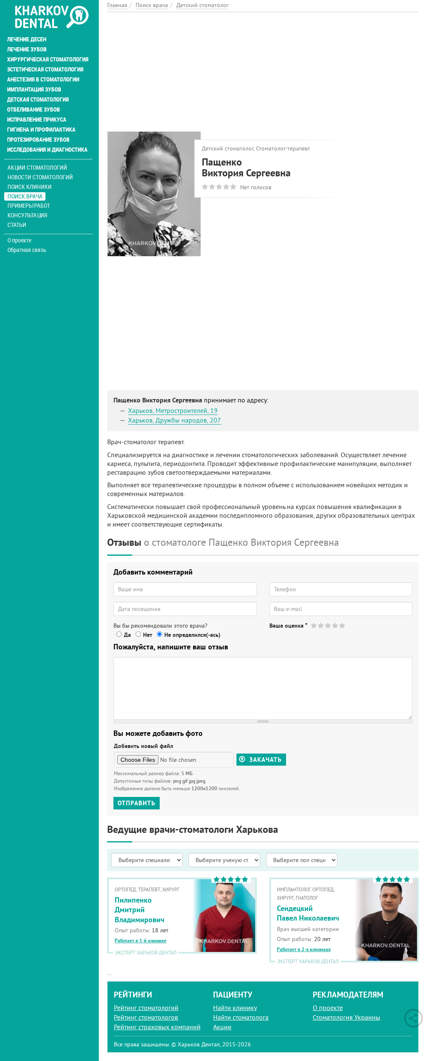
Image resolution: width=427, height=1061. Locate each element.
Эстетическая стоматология (45, 69)
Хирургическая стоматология (47, 59)
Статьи (17, 225)
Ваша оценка (288, 625)
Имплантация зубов (34, 89)
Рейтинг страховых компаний (157, 1027)
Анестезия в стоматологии (43, 79)
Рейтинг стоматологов (146, 1017)
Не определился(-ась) (192, 635)
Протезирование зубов (38, 139)
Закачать (264, 759)
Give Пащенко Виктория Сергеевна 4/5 (335, 625)
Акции (222, 1027)
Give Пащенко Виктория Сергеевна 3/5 (328, 625)
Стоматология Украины (346, 1017)
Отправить (137, 803)
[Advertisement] (263, 70)
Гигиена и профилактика (41, 129)
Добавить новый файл (143, 746)
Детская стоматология (38, 99)
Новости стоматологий (40, 177)
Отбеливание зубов (33, 109)
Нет (147, 635)
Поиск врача (25, 196)
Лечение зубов (27, 49)
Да (127, 635)
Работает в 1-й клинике (140, 940)
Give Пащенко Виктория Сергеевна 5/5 (342, 625)
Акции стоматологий (37, 167)
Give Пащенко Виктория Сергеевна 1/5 (314, 625)
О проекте (19, 240)
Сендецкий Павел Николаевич (308, 913)
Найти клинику (235, 1007)
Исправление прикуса (36, 119)
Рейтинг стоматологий (146, 1007)
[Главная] (51, 17)
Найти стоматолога (241, 1017)
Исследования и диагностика (47, 149)
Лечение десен (26, 39)
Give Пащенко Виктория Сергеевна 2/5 (321, 625)
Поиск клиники (30, 187)
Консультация (27, 215)
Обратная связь (27, 250)
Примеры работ (29, 205)
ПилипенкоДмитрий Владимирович (139, 909)
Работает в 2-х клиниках (304, 949)
